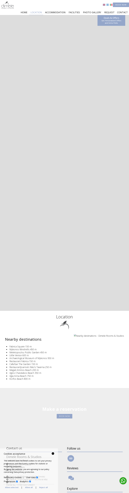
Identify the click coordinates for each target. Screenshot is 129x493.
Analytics (24, 481)
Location (36, 12)
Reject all (43, 487)
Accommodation (55, 12)
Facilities (74, 12)
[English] (104, 4)
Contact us (14, 448)
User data (31, 477)
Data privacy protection (24, 472)
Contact (122, 12)
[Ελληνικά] (107, 4)
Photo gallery (92, 12)
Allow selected (11, 487)
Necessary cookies (13, 477)
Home (24, 12)
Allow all (29, 487)
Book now (120, 5)
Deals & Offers (111, 20)
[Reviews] (71, 479)
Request (109, 12)
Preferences (10, 481)
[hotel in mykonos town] (7, 4)
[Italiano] (111, 4)
